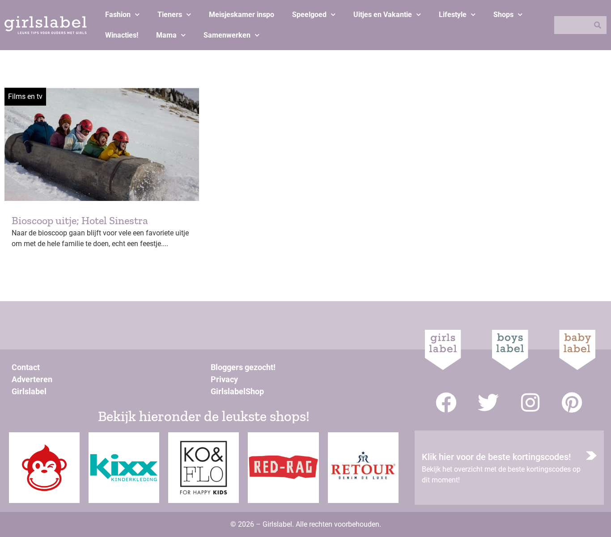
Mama (166, 35)
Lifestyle (453, 14)
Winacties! (121, 35)
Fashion (118, 14)
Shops (503, 14)
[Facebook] (446, 402)
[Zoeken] (598, 25)
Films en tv (25, 96)
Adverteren (32, 379)
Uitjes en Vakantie (382, 14)
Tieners (169, 14)
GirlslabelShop (237, 391)
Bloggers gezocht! (243, 367)
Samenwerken (227, 35)
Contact (26, 367)
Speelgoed (309, 14)
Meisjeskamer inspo (241, 14)
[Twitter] (488, 402)
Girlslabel (29, 391)
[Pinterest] (572, 402)
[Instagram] (530, 402)
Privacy (224, 379)
